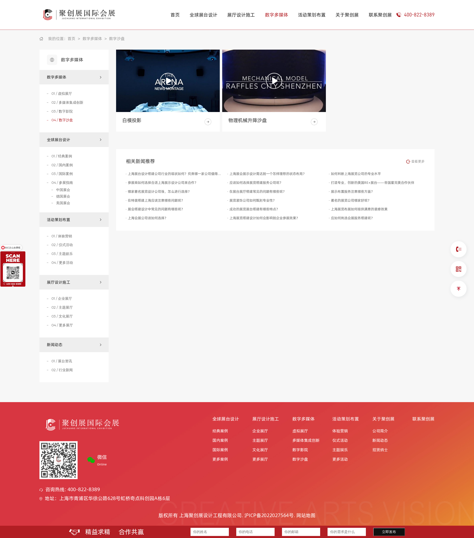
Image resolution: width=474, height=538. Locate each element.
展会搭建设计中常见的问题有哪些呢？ (156, 209)
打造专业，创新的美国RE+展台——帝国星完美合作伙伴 (372, 183)
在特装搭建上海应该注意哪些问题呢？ (156, 200)
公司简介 (380, 431)
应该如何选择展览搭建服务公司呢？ (256, 183)
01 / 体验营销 (61, 236)
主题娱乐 (340, 449)
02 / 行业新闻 (62, 370)
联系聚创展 (380, 14)
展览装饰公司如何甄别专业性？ (252, 200)
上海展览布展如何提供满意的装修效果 (359, 209)
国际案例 (220, 449)
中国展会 (63, 190)
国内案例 (220, 440)
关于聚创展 (347, 14)
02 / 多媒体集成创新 (67, 103)
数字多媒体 (276, 14)
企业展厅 (260, 431)
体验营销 (340, 431)
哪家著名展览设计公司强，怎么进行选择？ (159, 191)
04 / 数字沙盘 (62, 120)
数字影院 (300, 449)
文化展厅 (260, 449)
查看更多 (417, 161)
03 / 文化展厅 (62, 316)
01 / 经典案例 (61, 156)
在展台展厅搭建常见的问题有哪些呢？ (257, 191)
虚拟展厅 (300, 431)
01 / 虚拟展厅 (61, 94)
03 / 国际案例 (62, 174)
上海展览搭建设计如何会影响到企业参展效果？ (264, 218)
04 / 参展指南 (62, 183)
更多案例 (220, 459)
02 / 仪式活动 (62, 245)
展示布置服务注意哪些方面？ (352, 191)
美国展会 (63, 203)
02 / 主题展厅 (62, 307)
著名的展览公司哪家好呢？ (351, 200)
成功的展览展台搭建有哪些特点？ (254, 209)
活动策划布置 (312, 14)
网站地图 (306, 515)
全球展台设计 (203, 14)
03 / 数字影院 (62, 111)
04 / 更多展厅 (62, 325)
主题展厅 (260, 440)
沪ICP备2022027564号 (269, 515)
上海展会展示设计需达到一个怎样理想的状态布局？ (267, 174)
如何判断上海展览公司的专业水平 (356, 174)
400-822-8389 (419, 14)
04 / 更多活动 (62, 263)
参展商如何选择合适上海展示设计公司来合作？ (163, 183)
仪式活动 (340, 440)
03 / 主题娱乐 (62, 254)
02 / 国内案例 (62, 165)
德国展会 (63, 196)
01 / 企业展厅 (61, 299)
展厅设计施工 (241, 14)
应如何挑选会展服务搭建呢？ (352, 218)
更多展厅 (260, 459)
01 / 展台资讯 (61, 361)
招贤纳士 (380, 449)
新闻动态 (380, 440)
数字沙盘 (117, 38)
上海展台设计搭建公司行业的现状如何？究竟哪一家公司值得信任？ (174, 174)
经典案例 (220, 431)
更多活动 (340, 459)
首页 (175, 14)
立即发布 (389, 532)
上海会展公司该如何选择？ (148, 218)
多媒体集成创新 (306, 440)
